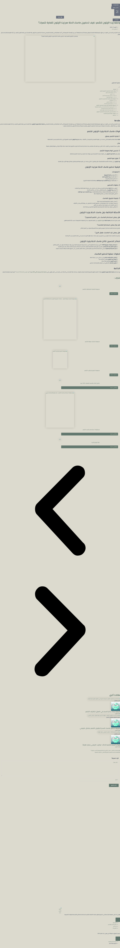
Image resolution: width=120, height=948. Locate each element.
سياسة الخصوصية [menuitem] (113, 942)
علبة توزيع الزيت (95, 443)
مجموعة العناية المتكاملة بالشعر (91, 289)
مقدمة (114, 89)
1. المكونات (111, 100)
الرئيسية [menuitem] (115, 923)
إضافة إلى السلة (113, 387)
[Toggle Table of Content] (119, 87)
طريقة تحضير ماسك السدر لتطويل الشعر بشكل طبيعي (100, 728)
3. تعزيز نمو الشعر (110, 97)
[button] (60, 511)
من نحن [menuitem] (115, 926)
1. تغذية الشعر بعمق (110, 92)
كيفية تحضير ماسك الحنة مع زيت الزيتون (107, 99)
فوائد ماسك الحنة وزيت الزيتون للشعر (108, 91)
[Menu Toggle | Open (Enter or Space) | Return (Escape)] (118, 920)
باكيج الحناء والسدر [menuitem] (112, 925)
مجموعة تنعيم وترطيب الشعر (92, 371)
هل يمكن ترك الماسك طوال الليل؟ (106, 110)
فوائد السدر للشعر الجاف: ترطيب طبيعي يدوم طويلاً (101, 745)
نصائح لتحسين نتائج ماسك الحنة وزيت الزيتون (106, 112)
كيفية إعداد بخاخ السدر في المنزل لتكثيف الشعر (102, 711)
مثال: (111, 94)
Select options (114, 293)
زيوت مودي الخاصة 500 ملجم (22, 272)
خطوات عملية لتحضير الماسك (110, 113)
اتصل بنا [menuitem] (115, 928)
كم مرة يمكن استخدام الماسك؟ (107, 108)
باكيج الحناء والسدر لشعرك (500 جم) (90, 383)
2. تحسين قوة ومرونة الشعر (107, 95)
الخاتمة (114, 115)
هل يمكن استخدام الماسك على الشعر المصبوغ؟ (104, 107)
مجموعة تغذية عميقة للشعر (92, 342)
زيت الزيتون (100, 220)
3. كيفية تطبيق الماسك (108, 103)
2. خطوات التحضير (110, 102)
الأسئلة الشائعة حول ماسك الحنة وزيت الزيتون (106, 105)
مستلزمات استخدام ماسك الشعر (91, 430)
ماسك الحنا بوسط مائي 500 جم (39, 272)
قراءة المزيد (117, 714)
